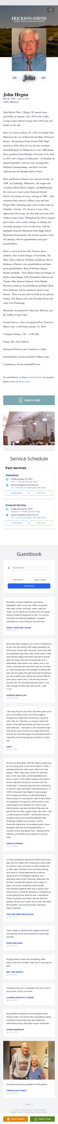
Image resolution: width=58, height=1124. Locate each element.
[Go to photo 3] (29, 1077)
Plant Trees (41, 493)
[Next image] (52, 1060)
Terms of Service (36, 1112)
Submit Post (29, 586)
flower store (24, 381)
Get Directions (17, 493)
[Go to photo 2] (28, 1077)
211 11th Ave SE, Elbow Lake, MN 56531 (29, 487)
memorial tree (36, 377)
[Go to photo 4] (31, 1077)
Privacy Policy (21, 1112)
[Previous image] (6, 1060)
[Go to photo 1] (26, 1078)
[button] (29, 1060)
